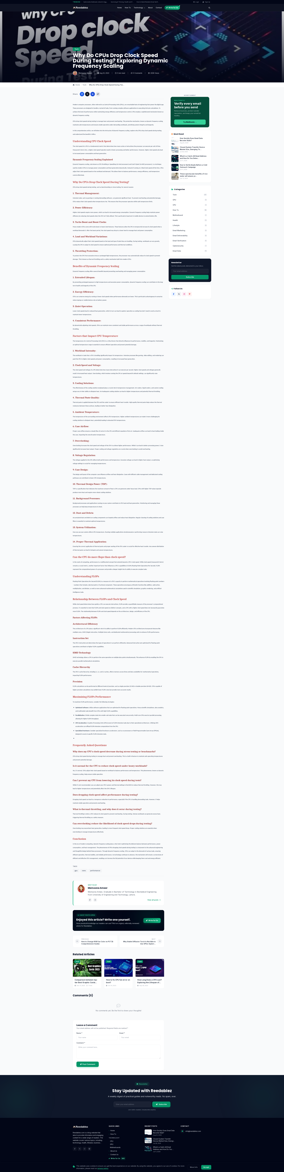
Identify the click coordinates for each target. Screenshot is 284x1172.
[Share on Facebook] (82, 94)
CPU (111, 1141)
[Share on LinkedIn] (92, 94)
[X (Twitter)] (80, 1149)
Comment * (80, 1043)
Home (119, 8)
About (150, 8)
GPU (111, 1144)
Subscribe (190, 277)
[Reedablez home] (80, 7)
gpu (76, 871)
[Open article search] (209, 7)
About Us (113, 1151)
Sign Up (207, 2)
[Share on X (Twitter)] (87, 94)
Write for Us (173, 8)
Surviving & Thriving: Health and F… (122, 2)
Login (197, 2)
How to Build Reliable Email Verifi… (148, 2)
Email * (122, 1033)
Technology (138, 8)
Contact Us (114, 1154)
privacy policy (103, 1168)
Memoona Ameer (97, 887)
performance (95, 871)
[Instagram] (85, 1149)
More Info (194, 1167)
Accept (206, 1167)
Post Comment (88, 1064)
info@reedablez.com (193, 1131)
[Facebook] (75, 1149)
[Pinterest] (89, 1149)
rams (84, 871)
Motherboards (115, 1147)
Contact (159, 8)
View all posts (153, 900)
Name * (79, 1033)
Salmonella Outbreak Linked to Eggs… (95, 2)
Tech (77, 49)
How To (128, 8)
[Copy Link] (98, 94)
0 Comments (137, 73)
